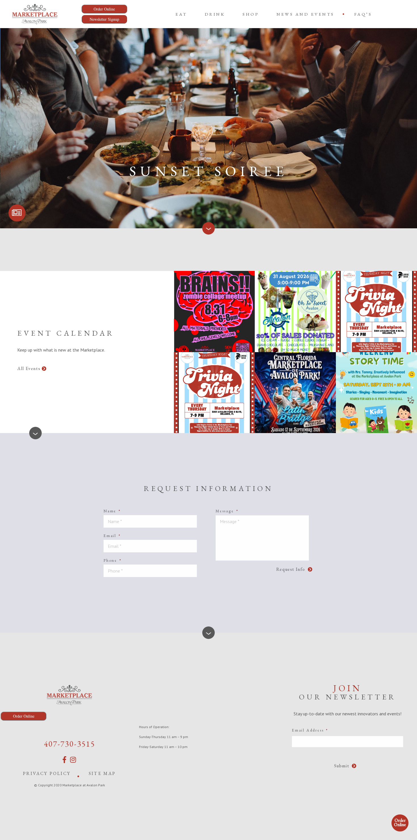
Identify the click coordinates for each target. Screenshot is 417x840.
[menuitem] (181, 14)
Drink (215, 14)
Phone (113, 560)
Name (112, 510)
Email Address (310, 730)
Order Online (400, 822)
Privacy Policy (47, 773)
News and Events (305, 14)
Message (227, 510)
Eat (181, 14)
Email (112, 535)
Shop (251, 14)
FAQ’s (363, 14)
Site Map (102, 773)
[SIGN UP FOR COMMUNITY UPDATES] (17, 213)
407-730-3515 (69, 744)
